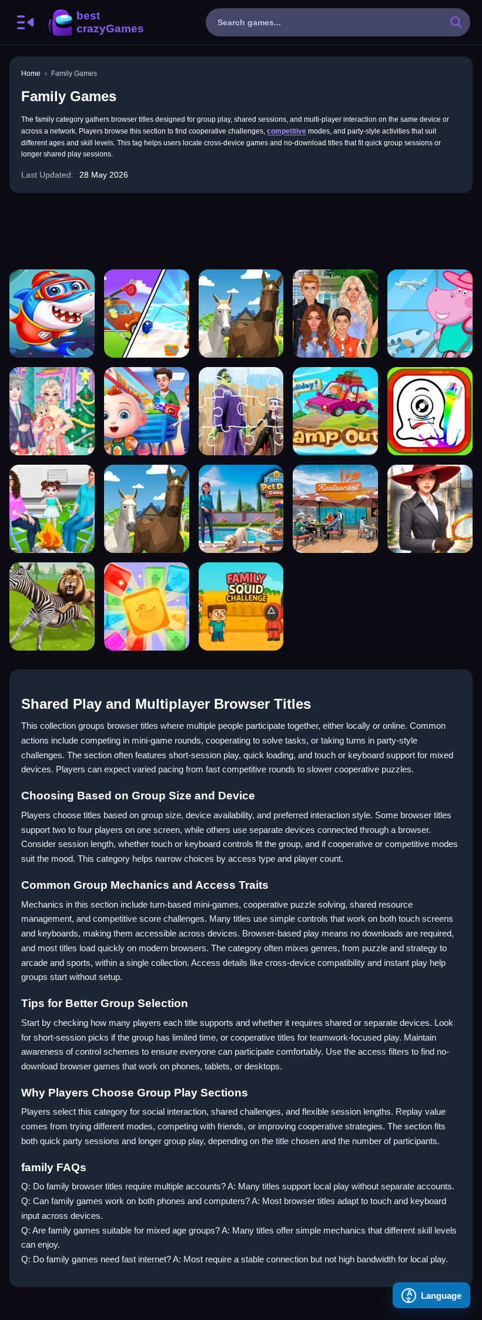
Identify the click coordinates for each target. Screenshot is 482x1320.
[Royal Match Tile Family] (146, 606)
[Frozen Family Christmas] (52, 411)
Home (31, 73)
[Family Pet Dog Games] (241, 509)
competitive (286, 131)
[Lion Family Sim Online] (52, 606)
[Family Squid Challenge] (241, 606)
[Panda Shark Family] (52, 313)
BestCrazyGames (95, 22)
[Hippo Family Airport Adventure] (430, 313)
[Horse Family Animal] (146, 509)
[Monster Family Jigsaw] (241, 411)
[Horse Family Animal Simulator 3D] (241, 313)
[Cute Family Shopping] (146, 411)
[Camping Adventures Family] (335, 411)
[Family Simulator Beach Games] (335, 509)
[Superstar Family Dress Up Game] (335, 313)
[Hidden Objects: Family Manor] (430, 509)
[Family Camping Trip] (146, 313)
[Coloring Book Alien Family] (430, 411)
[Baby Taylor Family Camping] (52, 509)
